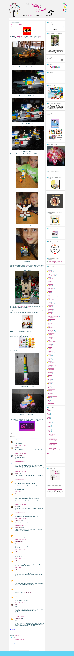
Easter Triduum (50, 299)
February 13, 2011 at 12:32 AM (20, 504)
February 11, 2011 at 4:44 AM (20, 471)
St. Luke (49, 358)
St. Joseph (49, 355)
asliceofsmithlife (18, 520)
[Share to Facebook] (14, 436)
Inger (16, 604)
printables (49, 397)
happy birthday (50, 390)
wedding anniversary (51, 403)
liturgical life (50, 394)
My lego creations (18, 588)
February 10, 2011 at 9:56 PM (20, 461)
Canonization (50, 285)
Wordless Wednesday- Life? (53, 445)
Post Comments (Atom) (17, 635)
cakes (49, 380)
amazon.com (50, 373)
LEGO (14, 435)
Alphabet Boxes (50, 281)
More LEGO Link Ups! (52, 435)
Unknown (17, 481)
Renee (16, 506)
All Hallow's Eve (50, 278)
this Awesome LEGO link (20, 306)
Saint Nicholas (50, 345)
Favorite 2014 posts (51, 303)
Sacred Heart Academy (51, 341)
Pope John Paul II (50, 338)
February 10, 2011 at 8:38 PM (20, 445)
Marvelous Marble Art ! (52, 434)
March (50, 431)
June (50, 427)
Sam (16, 447)
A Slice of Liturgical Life (51, 275)
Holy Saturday (50, 312)
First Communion (50, 305)
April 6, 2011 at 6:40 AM (19, 628)
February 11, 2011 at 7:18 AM (20, 491)
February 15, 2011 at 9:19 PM (20, 567)
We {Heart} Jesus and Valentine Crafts (54, 447)
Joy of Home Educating (18, 36)
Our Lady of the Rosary (51, 333)
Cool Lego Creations (27, 592)
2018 (49, 409)
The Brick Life (17, 614)
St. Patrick (49, 361)
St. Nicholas (50, 359)
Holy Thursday (50, 313)
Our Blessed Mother (51, 330)
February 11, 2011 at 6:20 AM (20, 479)
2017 (49, 410)
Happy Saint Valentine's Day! (53, 443)
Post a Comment (12, 629)
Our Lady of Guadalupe (51, 331)
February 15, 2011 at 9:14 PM (20, 525)
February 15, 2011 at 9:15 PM (20, 533)
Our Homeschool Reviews (20, 441)
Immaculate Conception (51, 319)
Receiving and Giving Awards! (53, 439)
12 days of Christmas (51, 268)
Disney (49, 295)
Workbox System (50, 372)
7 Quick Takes (50, 271)
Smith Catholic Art (50, 351)
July (49, 426)
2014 (49, 414)
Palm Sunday (50, 334)
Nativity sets (50, 327)
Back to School (50, 284)
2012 (49, 417)
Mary (49, 326)
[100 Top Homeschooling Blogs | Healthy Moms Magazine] (55, 262)
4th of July (49, 270)
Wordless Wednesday (51, 369)
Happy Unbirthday (50, 309)
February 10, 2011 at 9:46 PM (20, 453)
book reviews (50, 379)
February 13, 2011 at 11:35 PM (20, 518)
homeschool (50, 393)
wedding (49, 401)
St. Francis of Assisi (51, 352)
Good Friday (50, 306)
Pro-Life (49, 340)
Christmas (49, 289)
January (50, 452)
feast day (49, 386)
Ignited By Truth (50, 317)
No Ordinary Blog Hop (18, 435)
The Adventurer (18, 463)
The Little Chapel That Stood (52, 365)
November (50, 421)
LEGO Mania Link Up (18, 24)
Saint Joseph (50, 344)
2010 (49, 453)
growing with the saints (51, 389)
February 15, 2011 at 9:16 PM (20, 539)
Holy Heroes (50, 310)
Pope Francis (50, 337)
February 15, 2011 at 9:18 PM (20, 558)
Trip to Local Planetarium (52, 448)
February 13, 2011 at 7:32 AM (20, 512)
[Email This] (10, 436)
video (49, 400)
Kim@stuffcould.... (19, 455)
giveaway (49, 387)
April (50, 430)
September (50, 423)
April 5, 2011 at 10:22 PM (19, 616)
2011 (49, 418)
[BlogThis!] (11, 436)
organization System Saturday (52, 396)
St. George (49, 354)
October (50, 422)
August (50, 425)
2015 (49, 413)
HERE (40, 36)
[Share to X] (13, 436)
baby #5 (49, 376)
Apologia (49, 282)
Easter (49, 298)
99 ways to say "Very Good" (52, 274)
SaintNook (49, 348)
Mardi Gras (49, 324)
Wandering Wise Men (51, 368)
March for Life (50, 323)
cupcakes (49, 383)
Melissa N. (17, 473)
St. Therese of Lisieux (51, 362)
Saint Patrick (50, 347)
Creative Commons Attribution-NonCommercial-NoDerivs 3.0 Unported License (55, 489)
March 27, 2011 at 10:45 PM (20, 602)
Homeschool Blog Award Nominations (53, 316)
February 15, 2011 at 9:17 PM (20, 549)
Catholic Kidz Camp (51, 288)
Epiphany (49, 302)
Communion (50, 291)
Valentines (49, 366)
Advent (49, 277)
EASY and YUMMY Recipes (52, 296)
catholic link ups (50, 382)
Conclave (49, 292)
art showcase (50, 375)
